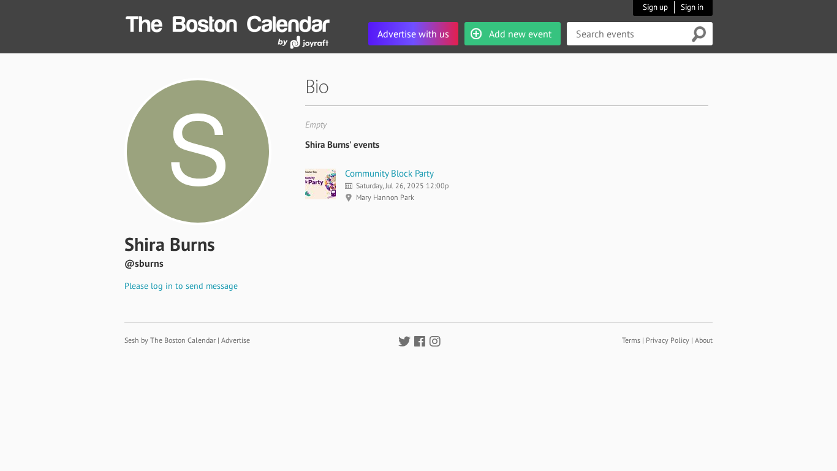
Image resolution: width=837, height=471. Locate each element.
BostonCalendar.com (227, 22)
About (704, 340)
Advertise (235, 340)
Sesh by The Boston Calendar (170, 340)
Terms (631, 340)
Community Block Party (389, 173)
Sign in (692, 7)
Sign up (655, 7)
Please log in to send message (181, 285)
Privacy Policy (667, 340)
